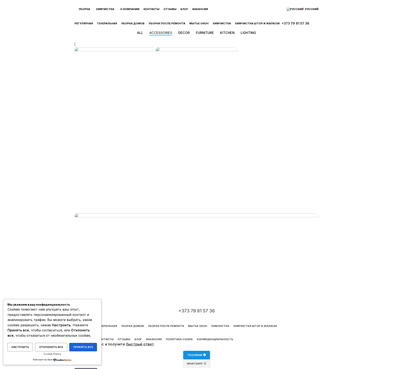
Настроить (20, 347)
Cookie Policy (52, 354)
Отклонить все (51, 347)
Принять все (83, 347)
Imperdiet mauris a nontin (102, 141)
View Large (151, 51)
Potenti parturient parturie (184, 141)
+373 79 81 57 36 (295, 23)
